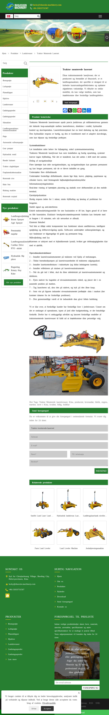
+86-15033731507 (40, 8)
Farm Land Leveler (42, 548)
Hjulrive (6, 98)
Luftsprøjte (7, 86)
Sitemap (83, 703)
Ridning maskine (9, 190)
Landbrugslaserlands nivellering (95, 516)
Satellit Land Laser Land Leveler (43, 516)
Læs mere (12, 659)
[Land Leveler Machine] (69, 532)
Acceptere (47, 708)
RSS (91, 703)
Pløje (5, 136)
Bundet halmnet (9, 160)
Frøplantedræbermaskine (12, 172)
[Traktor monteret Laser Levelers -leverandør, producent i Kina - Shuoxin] (16, 6)
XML (97, 703)
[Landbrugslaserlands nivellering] (95, 499)
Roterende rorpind (10, 196)
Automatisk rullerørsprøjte (13, 142)
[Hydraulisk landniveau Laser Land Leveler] (69, 499)
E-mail (82, 712)
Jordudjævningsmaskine (95, 548)
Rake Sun (6, 184)
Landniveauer (27, 53)
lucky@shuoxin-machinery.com (47, 5)
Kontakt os (62, 607)
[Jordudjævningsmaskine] (95, 532)
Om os (60, 581)
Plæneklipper (8, 92)
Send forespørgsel (71, 102)
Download (61, 596)
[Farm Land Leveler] (42, 532)
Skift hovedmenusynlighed (100, 16)
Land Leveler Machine (69, 548)
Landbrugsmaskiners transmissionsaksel (10, 129)
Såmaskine (7, 122)
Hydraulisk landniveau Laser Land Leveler (69, 516)
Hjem (4, 53)
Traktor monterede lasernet (48, 53)
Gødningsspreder (9, 110)
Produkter (14, 53)
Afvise (33, 708)
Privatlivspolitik (49, 703)
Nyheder (60, 591)
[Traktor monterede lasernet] (37, 101)
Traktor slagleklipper (11, 166)
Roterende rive (8, 178)
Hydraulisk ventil (9, 154)
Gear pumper (8, 148)
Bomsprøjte (7, 80)
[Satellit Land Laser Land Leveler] (42, 499)
